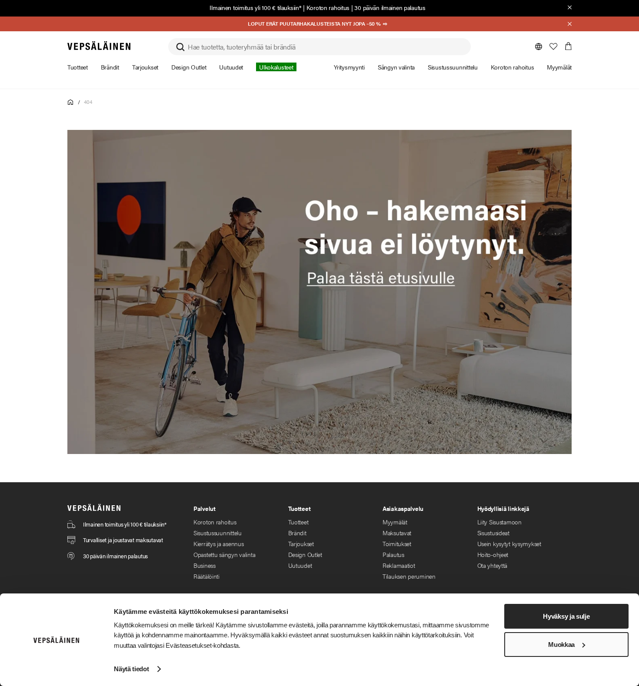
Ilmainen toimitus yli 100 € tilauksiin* (255, 7)
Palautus (393, 554)
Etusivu (70, 102)
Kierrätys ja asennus (218, 543)
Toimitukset (397, 543)
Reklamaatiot (399, 565)
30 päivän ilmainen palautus (389, 7)
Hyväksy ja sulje (566, 616)
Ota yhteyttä (492, 565)
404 (88, 102)
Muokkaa (561, 644)
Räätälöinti (206, 576)
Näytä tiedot (131, 669)
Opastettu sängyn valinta (224, 554)
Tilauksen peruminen (409, 576)
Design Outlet (305, 554)
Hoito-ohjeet (493, 554)
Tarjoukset (301, 543)
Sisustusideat (493, 532)
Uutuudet (300, 565)
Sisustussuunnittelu (217, 532)
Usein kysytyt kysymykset (509, 543)
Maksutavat (397, 532)
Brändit (297, 532)
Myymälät (395, 521)
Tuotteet (298, 521)
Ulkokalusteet (276, 67)
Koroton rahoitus (328, 7)
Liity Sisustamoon (499, 521)
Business (204, 565)
